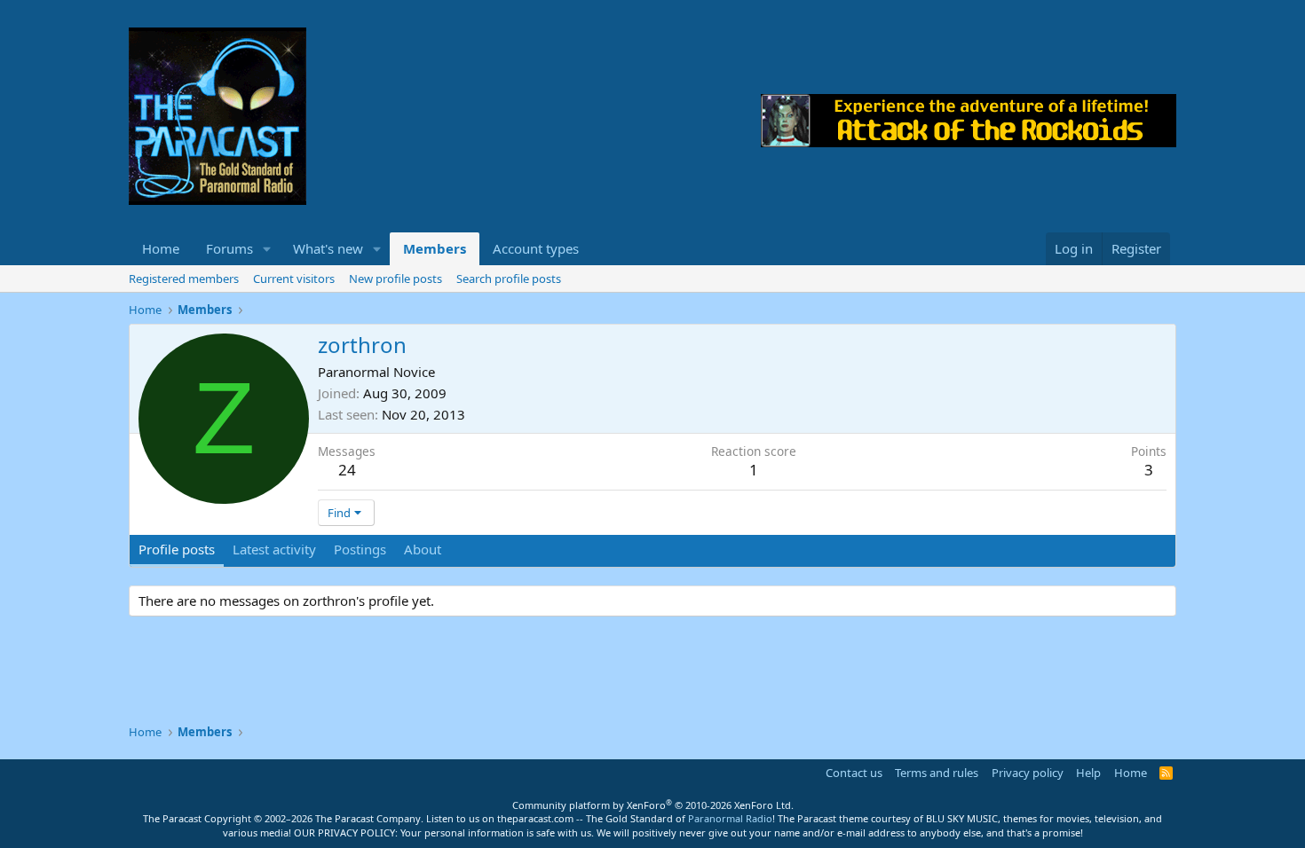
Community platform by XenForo (653, 805)
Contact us (854, 773)
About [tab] (422, 549)
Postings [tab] (360, 549)
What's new (328, 248)
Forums (229, 248)
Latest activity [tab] (274, 549)
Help (1088, 773)
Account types (536, 248)
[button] (267, 248)
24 (347, 469)
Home (160, 248)
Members (434, 248)
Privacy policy (1028, 773)
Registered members (184, 279)
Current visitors (294, 279)
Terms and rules (936, 773)
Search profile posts (508, 279)
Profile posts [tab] (176, 549)
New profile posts (395, 279)
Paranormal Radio (730, 818)
